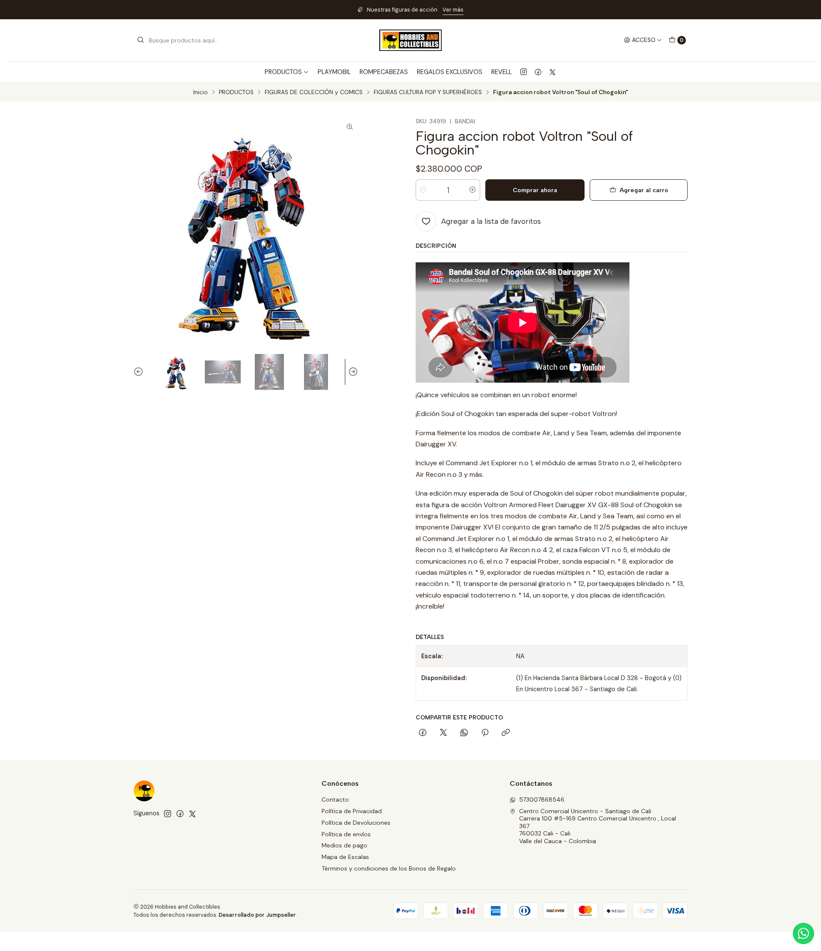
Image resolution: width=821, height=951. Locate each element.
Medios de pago (344, 845)
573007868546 (541, 799)
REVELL (501, 72)
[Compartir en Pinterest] (485, 733)
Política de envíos (346, 834)
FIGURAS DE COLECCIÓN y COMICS (314, 92)
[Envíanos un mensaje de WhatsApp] (803, 933)
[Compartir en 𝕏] (443, 733)
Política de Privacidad (352, 811)
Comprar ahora (535, 190)
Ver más (474, 9)
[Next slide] (352, 372)
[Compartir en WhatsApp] (464, 733)
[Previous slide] (139, 372)
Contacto (335, 799)
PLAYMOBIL (334, 72)
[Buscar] (140, 40)
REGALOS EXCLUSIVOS (449, 72)
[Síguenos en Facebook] (538, 72)
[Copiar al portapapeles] (506, 733)
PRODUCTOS (236, 92)
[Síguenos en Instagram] (524, 72)
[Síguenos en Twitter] (552, 72)
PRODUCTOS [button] (283, 72)
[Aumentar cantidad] (472, 190)
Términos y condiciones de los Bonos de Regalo (389, 868)
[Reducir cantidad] (423, 190)
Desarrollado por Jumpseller (257, 914)
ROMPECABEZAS (384, 72)
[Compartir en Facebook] (423, 733)
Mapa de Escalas (345, 857)
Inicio (200, 92)
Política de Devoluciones (356, 822)
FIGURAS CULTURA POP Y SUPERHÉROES (428, 92)
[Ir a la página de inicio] (410, 40)
